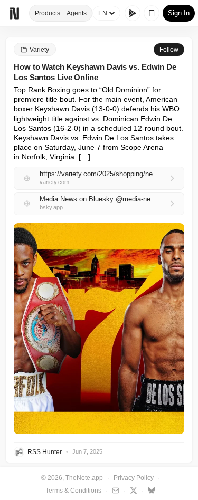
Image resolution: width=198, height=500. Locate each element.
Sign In (179, 13)
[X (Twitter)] (132, 490)
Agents (77, 13)
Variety (39, 49)
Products (47, 13)
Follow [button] (168, 49)
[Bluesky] (150, 490)
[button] (99, 328)
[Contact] (114, 490)
